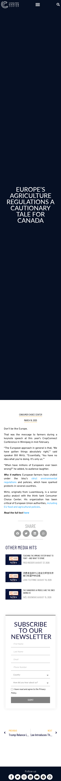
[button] (37, 4)
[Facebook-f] (11, 777)
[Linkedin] (30, 777)
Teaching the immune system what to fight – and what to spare (38, 557)
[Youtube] (37, 777)
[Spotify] (43, 777)
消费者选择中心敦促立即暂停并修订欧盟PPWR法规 (38, 574)
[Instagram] (24, 777)
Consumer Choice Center (30, 414)
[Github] (50, 777)
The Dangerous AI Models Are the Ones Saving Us (39, 591)
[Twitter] (17, 777)
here (26, 513)
